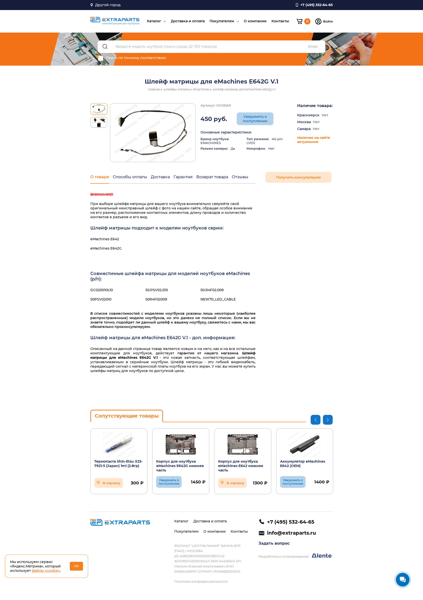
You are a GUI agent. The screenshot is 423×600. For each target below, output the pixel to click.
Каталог (154, 21)
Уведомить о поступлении (255, 118)
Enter (313, 47)
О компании (255, 21)
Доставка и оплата (188, 21)
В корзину (111, 483)
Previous (315, 420)
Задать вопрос (274, 543)
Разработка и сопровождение (283, 556)
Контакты (280, 21)
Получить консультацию (298, 177)
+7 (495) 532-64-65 (290, 522)
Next (328, 420)
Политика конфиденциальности (201, 581)
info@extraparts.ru (291, 533)
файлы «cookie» (46, 570)
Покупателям (222, 21)
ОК (76, 566)
